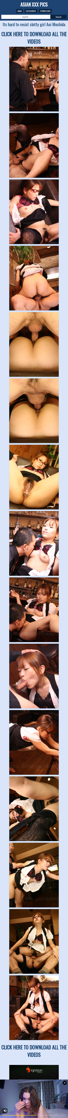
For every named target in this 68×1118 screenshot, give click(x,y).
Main (20, 11)
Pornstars (45, 11)
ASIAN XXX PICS (34, 4)
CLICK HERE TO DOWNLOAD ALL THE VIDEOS (34, 37)
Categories (31, 11)
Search (58, 16)
